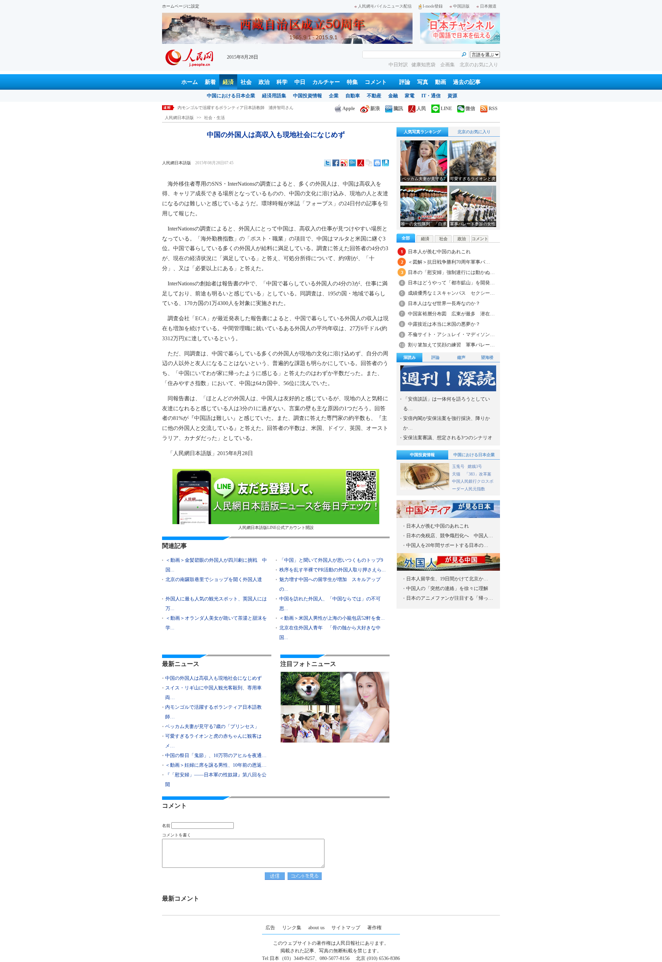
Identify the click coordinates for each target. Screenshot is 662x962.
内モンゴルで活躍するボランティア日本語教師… (213, 712)
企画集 (448, 64)
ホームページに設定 (180, 6)
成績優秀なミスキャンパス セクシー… (451, 293)
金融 (393, 95)
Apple (348, 108)
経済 (228, 82)
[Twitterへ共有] (327, 162)
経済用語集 (274, 95)
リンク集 (291, 927)
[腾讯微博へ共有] (352, 162)
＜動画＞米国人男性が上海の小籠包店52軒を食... (332, 618)
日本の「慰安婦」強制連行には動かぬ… (451, 272)
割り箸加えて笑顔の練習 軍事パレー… (451, 344)
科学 (282, 82)
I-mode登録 (433, 6)
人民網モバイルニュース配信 (385, 6)
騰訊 (398, 108)
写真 (422, 82)
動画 (440, 82)
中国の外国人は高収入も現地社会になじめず (213, 678)
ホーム (189, 82)
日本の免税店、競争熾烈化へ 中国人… (449, 535)
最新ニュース (180, 663)
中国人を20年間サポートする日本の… (447, 545)
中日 (299, 82)
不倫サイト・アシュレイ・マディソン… (451, 334)
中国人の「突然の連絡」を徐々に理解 (447, 588)
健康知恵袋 (424, 64)
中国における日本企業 (231, 95)
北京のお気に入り (479, 64)
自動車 (352, 95)
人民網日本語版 (179, 117)
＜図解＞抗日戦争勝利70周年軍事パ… (449, 262)
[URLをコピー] (368, 162)
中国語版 (461, 6)
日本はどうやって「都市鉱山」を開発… (451, 282)
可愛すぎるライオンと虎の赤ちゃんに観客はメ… (213, 741)
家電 (409, 95)
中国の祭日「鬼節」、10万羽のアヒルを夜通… (216, 755)
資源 (452, 95)
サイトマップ (345, 927)
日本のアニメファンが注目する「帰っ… (449, 598)
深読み (409, 357)
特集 (352, 82)
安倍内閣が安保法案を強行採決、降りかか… (446, 423)
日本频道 (488, 6)
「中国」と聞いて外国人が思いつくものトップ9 (331, 560)
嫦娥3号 (475, 466)
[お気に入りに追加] (385, 162)
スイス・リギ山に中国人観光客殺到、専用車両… (213, 692)
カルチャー (326, 82)
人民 (421, 108)
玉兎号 (458, 466)
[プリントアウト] (377, 162)
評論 (404, 82)
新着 (210, 82)
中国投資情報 (307, 95)
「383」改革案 (477, 474)
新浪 (375, 108)
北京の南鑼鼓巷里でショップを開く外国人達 (214, 579)
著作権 (374, 927)
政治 (264, 82)
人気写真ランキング (422, 131)
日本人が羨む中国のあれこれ (439, 251)
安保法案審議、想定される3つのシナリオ (447, 437)
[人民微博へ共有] (360, 162)
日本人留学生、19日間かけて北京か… (447, 578)
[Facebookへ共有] (335, 162)
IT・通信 (431, 95)
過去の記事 (467, 82)
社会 (246, 82)
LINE (446, 108)
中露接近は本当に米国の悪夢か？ (444, 324)
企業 (334, 95)
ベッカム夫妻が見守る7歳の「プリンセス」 (218, 107)
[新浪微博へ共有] (344, 162)
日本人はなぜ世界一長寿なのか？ (444, 303)
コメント (376, 82)
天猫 (456, 474)
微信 (470, 108)
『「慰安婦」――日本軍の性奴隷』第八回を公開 (216, 779)
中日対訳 (398, 64)
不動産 (374, 95)
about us (316, 927)
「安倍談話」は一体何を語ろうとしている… (446, 403)
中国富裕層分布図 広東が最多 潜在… (451, 313)
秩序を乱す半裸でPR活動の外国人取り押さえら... (332, 569)
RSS (493, 108)
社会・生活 (214, 117)
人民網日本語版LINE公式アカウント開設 (276, 527)
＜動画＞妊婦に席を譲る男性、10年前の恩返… (216, 765)
